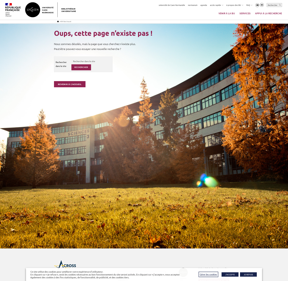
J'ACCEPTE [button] (230, 274)
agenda (203, 5)
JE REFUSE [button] (248, 274)
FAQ (248, 5)
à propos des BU (233, 5)
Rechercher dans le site (61, 64)
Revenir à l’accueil (70, 84)
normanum (192, 5)
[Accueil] (58, 21)
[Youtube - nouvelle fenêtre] (257, 5)
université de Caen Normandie (172, 5)
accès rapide (215, 5)
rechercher (81, 67)
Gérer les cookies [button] (208, 274)
